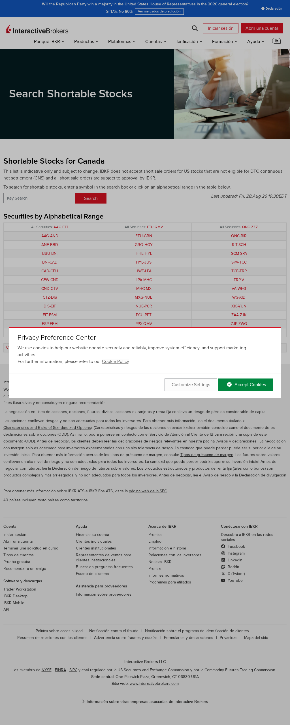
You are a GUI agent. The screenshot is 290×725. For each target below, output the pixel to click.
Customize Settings (191, 385)
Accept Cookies (249, 385)
